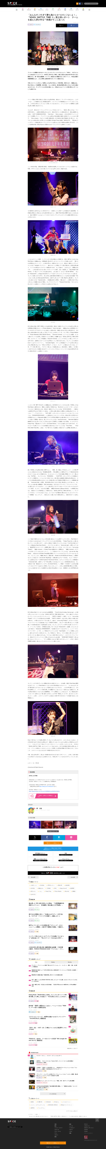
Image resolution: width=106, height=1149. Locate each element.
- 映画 (55, 1136)
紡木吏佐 (33, 888)
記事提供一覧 (86, 1125)
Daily (36, 962)
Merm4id (67, 891)
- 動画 (70, 1124)
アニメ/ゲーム (41, 1108)
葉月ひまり (33, 891)
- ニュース (71, 1125)
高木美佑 (42, 885)
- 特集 (70, 1133)
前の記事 (33, 877)
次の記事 (73, 877)
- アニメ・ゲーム (57, 1131)
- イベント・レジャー (58, 1127)
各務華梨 (72, 888)
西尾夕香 (60, 885)
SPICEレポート (51, 885)
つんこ (40, 891)
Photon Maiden (58, 891)
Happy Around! (63, 888)
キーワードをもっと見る (71, 1111)
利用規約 (86, 1131)
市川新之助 (48, 1102)
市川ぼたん (56, 1102)
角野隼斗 (33, 1108)
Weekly (53, 962)
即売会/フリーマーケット (66, 1105)
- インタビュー (72, 1127)
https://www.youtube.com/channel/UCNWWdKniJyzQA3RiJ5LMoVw (44, 791)
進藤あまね (40, 888)
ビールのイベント (66, 1102)
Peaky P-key (48, 891)
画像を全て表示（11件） (53, 69)
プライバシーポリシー (88, 1133)
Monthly (70, 962)
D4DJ (55, 888)
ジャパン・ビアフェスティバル (38, 1105)
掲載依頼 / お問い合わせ (89, 1127)
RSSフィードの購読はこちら (53, 843)
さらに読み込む (53, 1093)
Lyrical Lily (33, 894)
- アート (55, 1133)
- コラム (70, 1131)
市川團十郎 (39, 1102)
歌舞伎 (32, 1102)
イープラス (30, 1114)
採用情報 (86, 1129)
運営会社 (86, 1124)
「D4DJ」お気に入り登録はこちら (45, 796)
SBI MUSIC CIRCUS (52, 1105)
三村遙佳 (49, 888)
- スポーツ (56, 1134)
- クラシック (56, 1129)
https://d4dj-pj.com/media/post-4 (46, 786)
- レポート (71, 1129)
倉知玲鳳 (67, 885)
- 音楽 (55, 1124)
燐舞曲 (73, 891)
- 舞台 (55, 1125)
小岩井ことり (34, 885)
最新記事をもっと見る (71, 1048)
